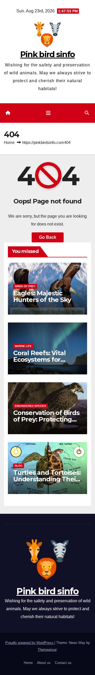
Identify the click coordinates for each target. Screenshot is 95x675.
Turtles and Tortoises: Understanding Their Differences (47, 479)
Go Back (47, 237)
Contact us (63, 663)
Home (9, 142)
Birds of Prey (25, 286)
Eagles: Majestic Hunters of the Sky (42, 296)
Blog (18, 465)
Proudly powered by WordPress (29, 643)
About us (44, 663)
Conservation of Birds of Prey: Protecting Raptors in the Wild (46, 419)
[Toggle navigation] (48, 113)
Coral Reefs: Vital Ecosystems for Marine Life (39, 359)
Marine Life (23, 346)
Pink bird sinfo (47, 54)
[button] (87, 113)
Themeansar (47, 650)
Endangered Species (30, 405)
